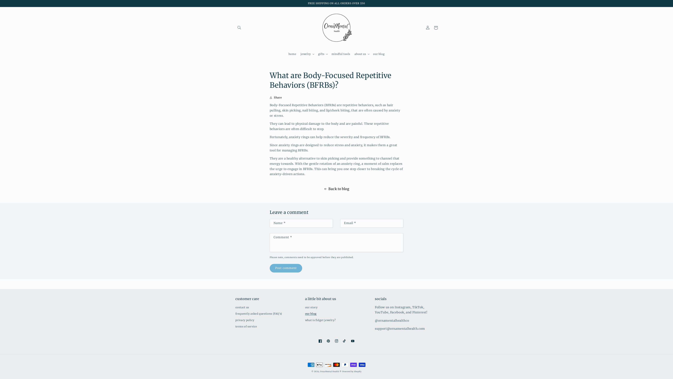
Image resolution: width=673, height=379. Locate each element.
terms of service (246, 326)
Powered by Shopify (352, 371)
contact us (242, 307)
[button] (239, 28)
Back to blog (338, 189)
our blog (311, 313)
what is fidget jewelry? (320, 320)
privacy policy (244, 320)
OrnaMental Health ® (331, 371)
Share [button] (278, 97)
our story (311, 307)
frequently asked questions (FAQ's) (258, 313)
